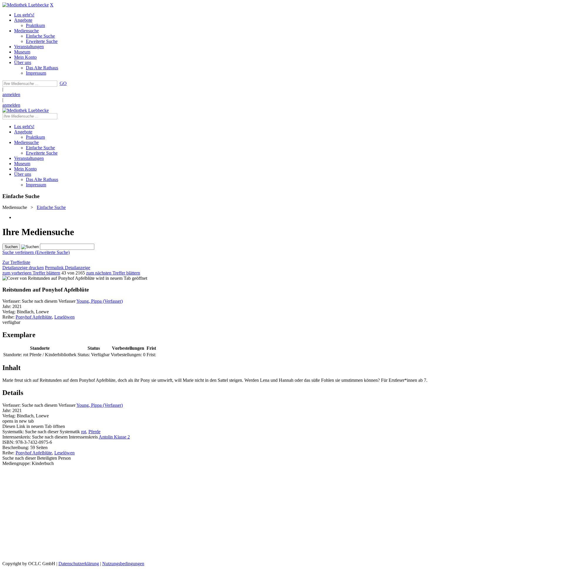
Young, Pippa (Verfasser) (99, 301)
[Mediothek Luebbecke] (25, 4)
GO (63, 83)
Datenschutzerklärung (78, 563)
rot (83, 431)
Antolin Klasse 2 (114, 436)
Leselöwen (64, 316)
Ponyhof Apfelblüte (34, 316)
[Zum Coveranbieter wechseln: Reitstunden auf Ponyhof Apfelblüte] (48, 278)
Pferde (94, 431)
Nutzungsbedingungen (123, 563)
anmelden (11, 94)
